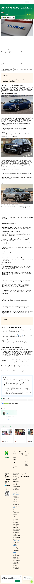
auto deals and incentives (9, 337)
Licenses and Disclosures (16, 494)
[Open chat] (31, 581)
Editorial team (15, 466)
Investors (14, 470)
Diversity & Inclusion (15, 460)
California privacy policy (27, 459)
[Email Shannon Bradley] (7, 413)
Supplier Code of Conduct (27, 455)
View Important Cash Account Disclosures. (16, 552)
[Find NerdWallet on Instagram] (25, 476)
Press (14, 467)
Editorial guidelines (14, 462)
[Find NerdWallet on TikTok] (28, 476)
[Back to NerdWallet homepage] (1, 5)
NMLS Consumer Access (16, 510)
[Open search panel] (24, 2)
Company (14, 453)
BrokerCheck (15, 545)
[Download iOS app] (7, 479)
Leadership (15, 454)
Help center (21, 453)
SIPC (15, 536)
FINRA (14, 536)
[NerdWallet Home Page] (5, 2)
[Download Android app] (7, 485)
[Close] (32, 576)
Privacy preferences (26, 461)
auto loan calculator (19, 342)
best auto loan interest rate (21, 333)
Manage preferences (10, 580)
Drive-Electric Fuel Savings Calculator (22, 320)
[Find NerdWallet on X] (21, 476)
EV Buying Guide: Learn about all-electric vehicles (13, 72)
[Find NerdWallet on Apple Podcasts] (26, 476)
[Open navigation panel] (1, 2)
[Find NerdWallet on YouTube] (23, 476)
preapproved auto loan (20, 335)
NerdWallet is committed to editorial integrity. (8, 36)
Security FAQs (21, 454)
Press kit (14, 468)
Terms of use (27, 453)
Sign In (27, 1)
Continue (17, 580)
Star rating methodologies (15, 464)
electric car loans (13, 334)
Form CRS (14, 540)
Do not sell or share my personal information (27, 464)
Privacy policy (16, 578)
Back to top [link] (4, 406)
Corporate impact (14, 458)
